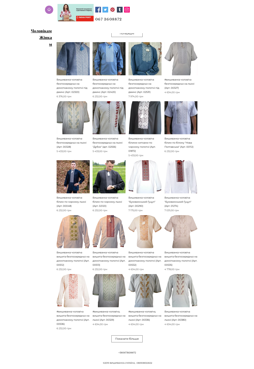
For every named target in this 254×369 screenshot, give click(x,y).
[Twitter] (105, 10)
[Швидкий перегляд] (73, 58)
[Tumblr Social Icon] (120, 10)
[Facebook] (98, 10)
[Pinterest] (112, 10)
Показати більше (127, 338)
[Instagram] (127, 10)
